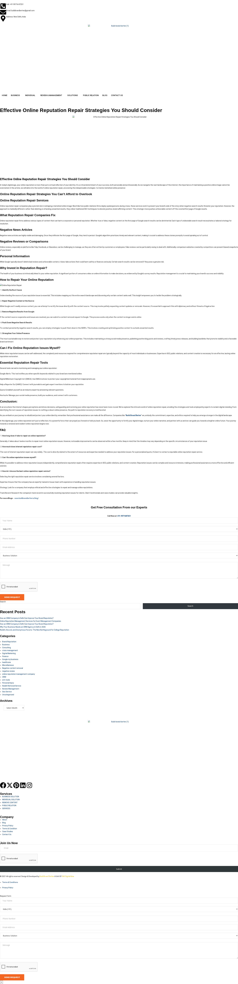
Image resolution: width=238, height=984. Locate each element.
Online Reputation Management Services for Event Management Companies (30, 621)
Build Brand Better (47, 876)
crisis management (10, 650)
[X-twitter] (10, 785)
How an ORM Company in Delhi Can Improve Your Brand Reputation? (27, 618)
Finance (5, 656)
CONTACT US (117, 95)
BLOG (104, 95)
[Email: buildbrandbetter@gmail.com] (3, 12)
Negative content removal (12, 668)
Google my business (10, 659)
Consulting (6, 648)
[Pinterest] (16, 785)
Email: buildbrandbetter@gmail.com (20, 11)
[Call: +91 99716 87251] (3, 6)
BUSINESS (15, 95)
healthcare (6, 662)
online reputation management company (18, 674)
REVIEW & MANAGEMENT (51, 95)
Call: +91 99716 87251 (15, 4)
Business (6, 645)
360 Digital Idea (67, 876)
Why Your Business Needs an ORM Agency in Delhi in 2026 (23, 627)
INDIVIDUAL (30, 95)
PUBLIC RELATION (91, 95)
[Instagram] (29, 785)
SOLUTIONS (72, 95)
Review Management (10, 689)
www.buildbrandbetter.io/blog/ (27, 498)
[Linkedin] (23, 785)
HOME (4, 95)
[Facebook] (3, 785)
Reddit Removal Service (11, 686)
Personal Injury (8, 683)
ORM (4, 677)
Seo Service (7, 692)
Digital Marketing (9, 653)
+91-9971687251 (124, 516)
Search (3, 602)
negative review (8, 671)
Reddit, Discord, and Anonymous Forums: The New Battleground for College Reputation (34, 630)
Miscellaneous (8, 665)
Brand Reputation (9, 642)
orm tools (6, 680)
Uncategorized (8, 695)
